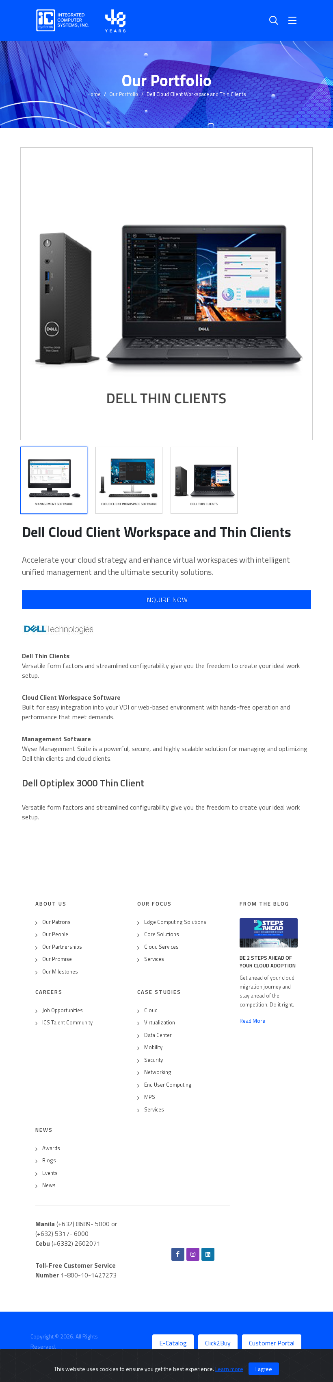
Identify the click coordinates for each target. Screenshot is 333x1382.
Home (94, 94)
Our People (55, 934)
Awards (51, 1148)
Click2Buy (218, 1343)
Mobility (153, 1047)
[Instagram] (192, 1254)
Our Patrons (56, 922)
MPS (149, 1097)
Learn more (229, 1369)
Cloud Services (161, 947)
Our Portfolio (123, 94)
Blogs (49, 1160)
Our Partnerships (62, 947)
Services (154, 959)
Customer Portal (271, 1343)
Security (153, 1060)
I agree (263, 1369)
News (49, 1185)
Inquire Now (166, 600)
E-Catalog (173, 1343)
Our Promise (57, 959)
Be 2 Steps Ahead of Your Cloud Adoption (268, 962)
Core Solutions (161, 934)
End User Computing (168, 1085)
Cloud (151, 1010)
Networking (157, 1072)
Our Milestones (60, 972)
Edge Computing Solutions (175, 922)
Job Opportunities (62, 1010)
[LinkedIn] (207, 1254)
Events (50, 1173)
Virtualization (159, 1022)
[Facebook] (177, 1254)
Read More (252, 1021)
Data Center (158, 1035)
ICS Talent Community (67, 1022)
